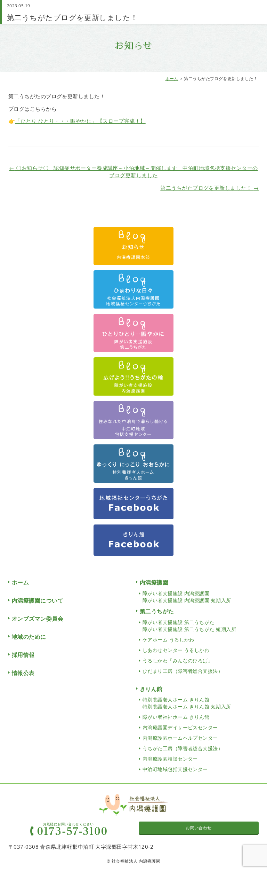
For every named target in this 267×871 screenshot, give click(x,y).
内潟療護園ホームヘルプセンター (180, 737)
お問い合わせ (199, 828)
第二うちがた (157, 611)
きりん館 (151, 689)
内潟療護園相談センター (170, 758)
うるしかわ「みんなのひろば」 (178, 660)
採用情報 (23, 655)
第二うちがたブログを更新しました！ (209, 187)
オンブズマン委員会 (37, 618)
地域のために (29, 636)
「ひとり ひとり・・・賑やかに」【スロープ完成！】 (80, 120)
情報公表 (23, 673)
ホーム (171, 78)
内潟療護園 (154, 582)
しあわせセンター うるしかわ (176, 650)
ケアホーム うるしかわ (168, 639)
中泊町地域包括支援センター (175, 769)
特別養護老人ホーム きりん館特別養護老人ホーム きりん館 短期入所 (187, 703)
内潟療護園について (37, 600)
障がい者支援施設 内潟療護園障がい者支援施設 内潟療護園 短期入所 (187, 597)
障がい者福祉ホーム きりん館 (176, 717)
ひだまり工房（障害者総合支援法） (183, 671)
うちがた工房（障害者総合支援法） (183, 748)
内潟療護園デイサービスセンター (180, 727)
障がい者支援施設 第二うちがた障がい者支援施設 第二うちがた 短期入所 (189, 625)
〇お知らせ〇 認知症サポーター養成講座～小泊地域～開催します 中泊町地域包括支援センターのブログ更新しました (133, 171)
